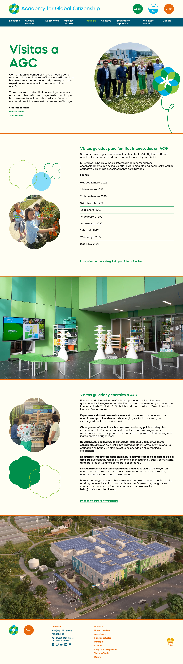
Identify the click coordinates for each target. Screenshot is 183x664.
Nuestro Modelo (102, 630)
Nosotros (14, 20)
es (153, 11)
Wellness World (101, 653)
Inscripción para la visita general (99, 500)
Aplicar (137, 9)
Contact (106, 20)
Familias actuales (102, 638)
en (153, 7)
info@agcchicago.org (62, 630)
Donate (167, 20)
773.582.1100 (58, 634)
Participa (91, 20)
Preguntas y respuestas (105, 649)
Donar (169, 9)
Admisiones (52, 20)
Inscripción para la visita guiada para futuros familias (111, 261)
